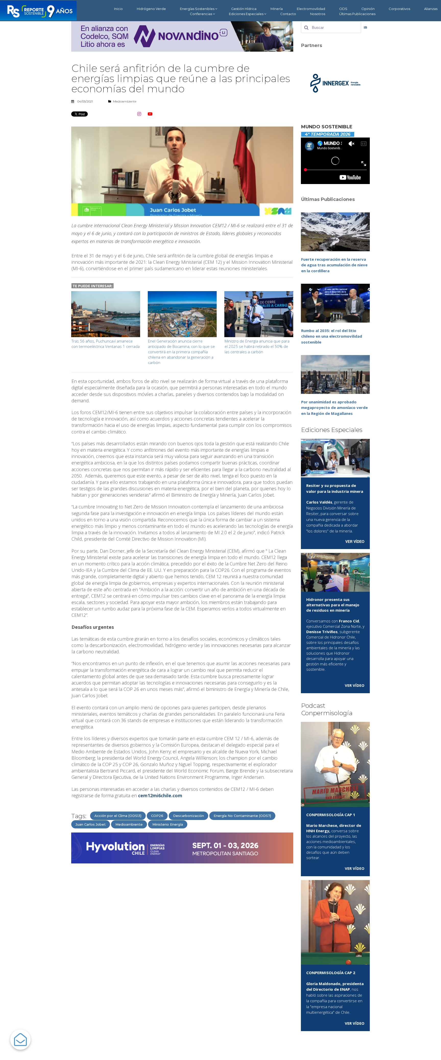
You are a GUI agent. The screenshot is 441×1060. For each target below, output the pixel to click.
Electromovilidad (311, 9)
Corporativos (399, 9)
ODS (343, 9)
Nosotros (317, 14)
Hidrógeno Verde (151, 9)
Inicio (118, 9)
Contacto (288, 14)
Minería (277, 9)
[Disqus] (182, 932)
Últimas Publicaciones (357, 14)
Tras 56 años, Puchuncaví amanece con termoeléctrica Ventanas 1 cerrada (105, 343)
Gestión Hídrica (243, 9)
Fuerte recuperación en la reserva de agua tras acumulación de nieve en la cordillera (334, 265)
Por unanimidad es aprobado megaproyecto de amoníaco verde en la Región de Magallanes (334, 407)
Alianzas (430, 9)
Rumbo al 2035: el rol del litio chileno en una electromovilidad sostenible (331, 336)
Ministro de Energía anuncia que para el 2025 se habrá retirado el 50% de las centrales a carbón (257, 346)
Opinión (368, 9)
